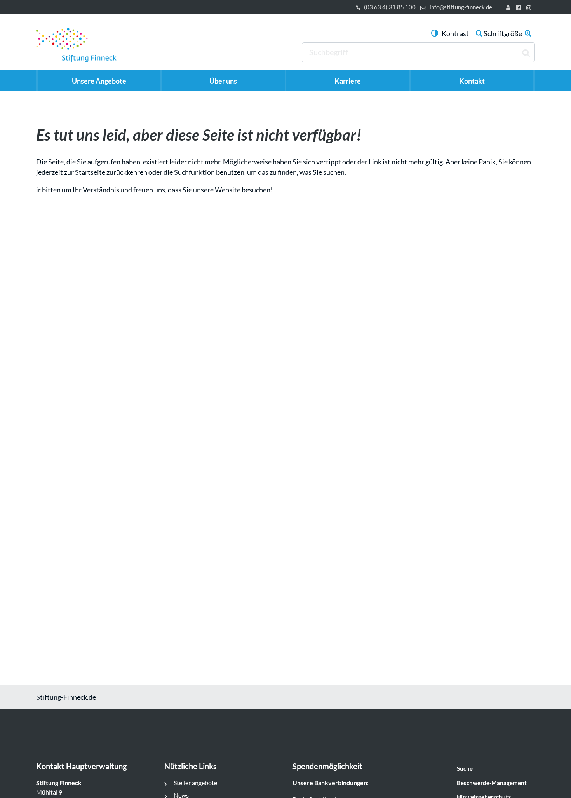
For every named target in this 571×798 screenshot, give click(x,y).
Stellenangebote (195, 782)
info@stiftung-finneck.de (461, 7)
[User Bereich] (509, 8)
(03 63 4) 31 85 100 (390, 7)
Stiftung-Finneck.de (66, 697)
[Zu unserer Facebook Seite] (519, 8)
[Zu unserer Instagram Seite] (530, 8)
